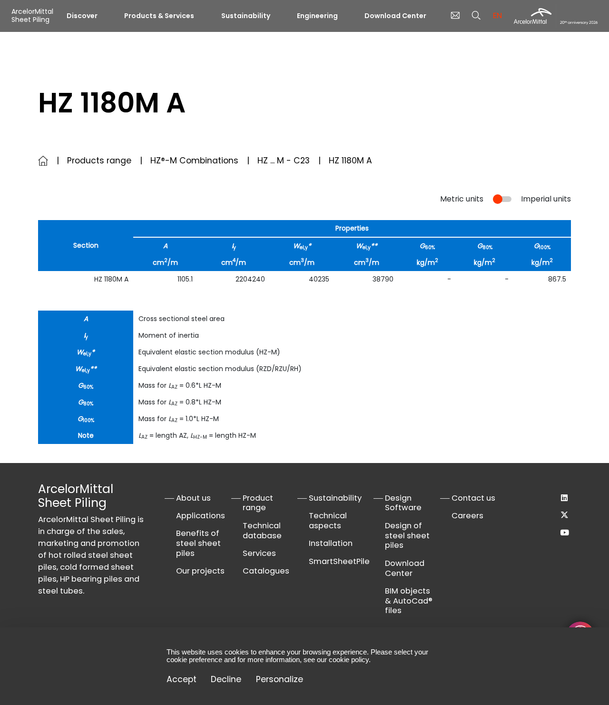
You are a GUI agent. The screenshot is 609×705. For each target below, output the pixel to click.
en (497, 15)
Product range (258, 503)
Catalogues (266, 570)
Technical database (262, 530)
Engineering (317, 15)
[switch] (502, 199)
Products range (99, 160)
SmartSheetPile (339, 561)
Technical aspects (328, 520)
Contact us (473, 498)
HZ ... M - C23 (283, 160)
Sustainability (245, 15)
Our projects (200, 570)
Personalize (279, 679)
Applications (200, 515)
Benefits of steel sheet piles (198, 543)
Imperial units (546, 198)
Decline (226, 679)
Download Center (395, 15)
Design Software (403, 503)
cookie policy (349, 660)
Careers (467, 515)
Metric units (461, 198)
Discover (82, 15)
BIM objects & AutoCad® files (408, 600)
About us (193, 498)
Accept (181, 679)
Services (259, 553)
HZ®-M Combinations (194, 160)
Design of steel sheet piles (407, 535)
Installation (331, 543)
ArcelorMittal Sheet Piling (32, 16)
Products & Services (159, 15)
